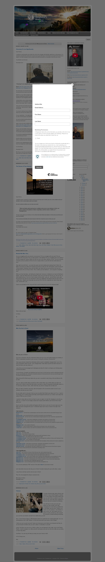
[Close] (72, 85)
